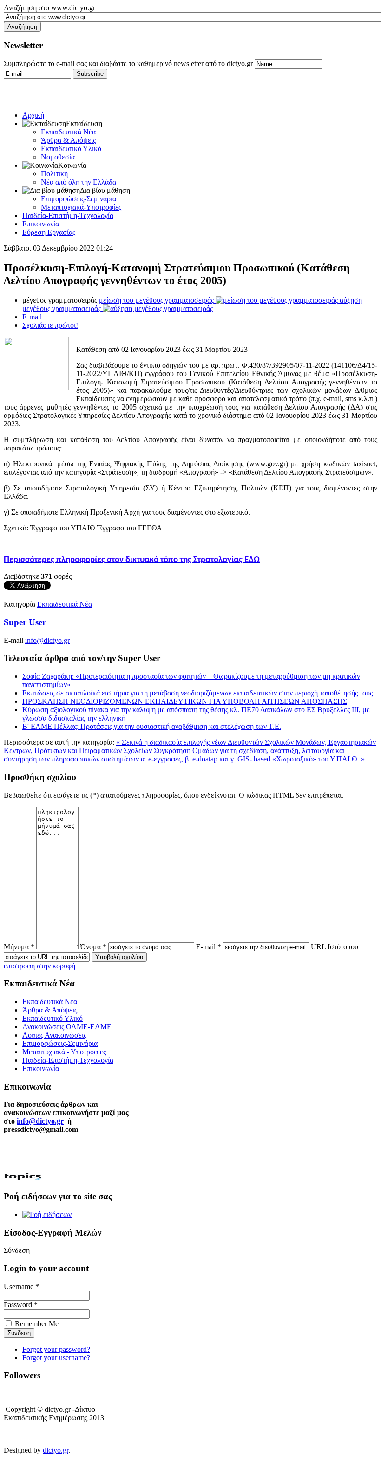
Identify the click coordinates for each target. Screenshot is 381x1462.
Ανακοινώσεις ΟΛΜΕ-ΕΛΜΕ (67, 1027)
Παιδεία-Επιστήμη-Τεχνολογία (67, 215)
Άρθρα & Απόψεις (68, 140)
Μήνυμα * (19, 947)
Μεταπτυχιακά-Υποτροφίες (81, 207)
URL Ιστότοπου (334, 947)
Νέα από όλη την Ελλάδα (78, 182)
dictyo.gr (55, 1450)
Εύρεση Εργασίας (48, 232)
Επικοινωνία (40, 224)
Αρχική (33, 115)
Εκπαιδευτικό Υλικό (71, 148)
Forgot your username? (56, 1358)
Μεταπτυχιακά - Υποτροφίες (64, 1052)
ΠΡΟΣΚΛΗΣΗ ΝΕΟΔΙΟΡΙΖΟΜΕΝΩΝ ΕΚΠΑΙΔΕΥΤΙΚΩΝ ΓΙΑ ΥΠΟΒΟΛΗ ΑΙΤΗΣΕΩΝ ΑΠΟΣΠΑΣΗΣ (184, 701)
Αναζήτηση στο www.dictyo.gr (49, 8)
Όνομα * (93, 947)
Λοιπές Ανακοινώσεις (54, 1035)
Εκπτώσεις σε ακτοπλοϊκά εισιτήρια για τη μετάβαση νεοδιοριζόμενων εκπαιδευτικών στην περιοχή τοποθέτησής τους (197, 693)
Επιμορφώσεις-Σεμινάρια (78, 199)
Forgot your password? (56, 1349)
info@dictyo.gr (47, 640)
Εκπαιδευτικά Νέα (68, 132)
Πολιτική (54, 174)
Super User (25, 622)
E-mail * (208, 947)
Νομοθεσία (58, 157)
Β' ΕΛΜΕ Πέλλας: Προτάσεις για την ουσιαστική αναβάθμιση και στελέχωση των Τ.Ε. (151, 726)
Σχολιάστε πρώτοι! (50, 325)
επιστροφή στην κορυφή (39, 966)
